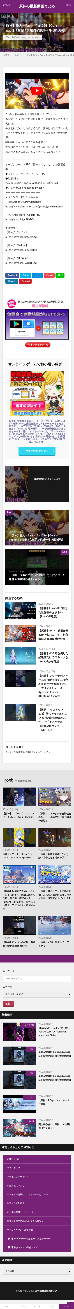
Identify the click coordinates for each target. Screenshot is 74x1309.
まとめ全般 (29, 1025)
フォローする (48, 483)
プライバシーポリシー (18, 1177)
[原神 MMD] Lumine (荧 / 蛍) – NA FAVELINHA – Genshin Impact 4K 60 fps (54, 1032)
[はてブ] (37, 275)
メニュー (37, 1307)
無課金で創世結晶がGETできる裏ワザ (25, 1221)
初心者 (31, 1121)
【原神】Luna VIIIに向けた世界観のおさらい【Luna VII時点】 (53, 612)
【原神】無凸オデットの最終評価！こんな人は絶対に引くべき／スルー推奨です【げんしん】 (54, 895)
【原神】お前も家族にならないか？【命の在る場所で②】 (54, 856)
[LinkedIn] (11, 281)
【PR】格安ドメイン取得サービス (23, 1247)
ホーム (7, 1307)
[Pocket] (49, 275)
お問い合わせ (13, 1159)
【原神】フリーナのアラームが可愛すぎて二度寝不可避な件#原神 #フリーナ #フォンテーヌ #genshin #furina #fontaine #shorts (53, 686)
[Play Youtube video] (37, 91)
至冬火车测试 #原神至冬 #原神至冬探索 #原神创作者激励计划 (54, 1054)
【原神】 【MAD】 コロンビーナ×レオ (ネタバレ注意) (18, 816)
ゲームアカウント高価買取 (20, 1230)
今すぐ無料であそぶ (37, 451)
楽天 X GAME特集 (15, 1203)
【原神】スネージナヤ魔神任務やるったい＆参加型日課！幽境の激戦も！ (54, 817)
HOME (6, 55)
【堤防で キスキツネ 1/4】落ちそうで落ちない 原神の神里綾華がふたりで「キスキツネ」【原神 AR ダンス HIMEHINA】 (52, 720)
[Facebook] (12, 275)
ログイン (33, 752)
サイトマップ (13, 1168)
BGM (32, 1049)
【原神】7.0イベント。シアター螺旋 (54, 1102)
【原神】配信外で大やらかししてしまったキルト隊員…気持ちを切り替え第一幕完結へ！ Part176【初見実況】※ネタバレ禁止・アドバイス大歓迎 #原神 (19, 900)
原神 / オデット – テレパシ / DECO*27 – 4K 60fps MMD (17, 856)
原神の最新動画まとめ (37, 6)
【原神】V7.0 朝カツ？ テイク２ (53, 944)
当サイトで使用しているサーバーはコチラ (27, 1194)
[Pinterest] (25, 281)
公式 (24, 37)
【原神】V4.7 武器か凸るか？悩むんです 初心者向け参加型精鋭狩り (53, 635)
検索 (7, 1004)
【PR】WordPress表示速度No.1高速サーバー (28, 1239)
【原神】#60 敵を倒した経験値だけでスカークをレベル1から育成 (53, 657)
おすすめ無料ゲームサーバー (21, 1212)
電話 (52, 1307)
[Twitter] (25, 275)
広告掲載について (15, 1186)
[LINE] (60, 275)
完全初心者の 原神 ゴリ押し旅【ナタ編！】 (54, 1126)
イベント (30, 1097)
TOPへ (66, 1307)
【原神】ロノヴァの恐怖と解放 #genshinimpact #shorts (19, 944)
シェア (22, 1307)
